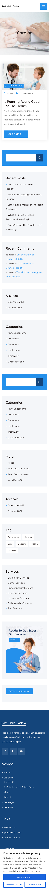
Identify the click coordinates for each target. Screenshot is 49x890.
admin (9, 254)
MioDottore (10, 827)
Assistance (13, 338)
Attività (10, 782)
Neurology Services (18, 598)
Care (10, 544)
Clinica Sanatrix (12, 837)
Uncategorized (16, 361)
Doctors (22, 544)
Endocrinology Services (20, 588)
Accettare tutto (24, 877)
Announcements (17, 333)
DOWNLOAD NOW (19, 691)
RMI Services (15, 608)
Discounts (13, 344)
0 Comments (26, 93)
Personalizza (12, 884)
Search (39, 382)
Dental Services (16, 583)
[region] (24, 869)
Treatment (13, 356)
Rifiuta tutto (35, 884)
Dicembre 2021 (16, 302)
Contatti (8, 807)
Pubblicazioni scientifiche (20, 787)
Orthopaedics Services (20, 603)
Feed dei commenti (19, 474)
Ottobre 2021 (15, 307)
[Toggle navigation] (43, 6)
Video (7, 792)
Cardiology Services (18, 578)
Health (34, 544)
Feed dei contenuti (18, 468)
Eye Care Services (17, 593)
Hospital (12, 550)
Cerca (39, 157)
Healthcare (14, 350)
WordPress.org (16, 480)
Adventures (13, 537)
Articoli (7, 797)
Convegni (9, 802)
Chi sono (8, 777)
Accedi (11, 463)
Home (7, 772)
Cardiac (28, 537)
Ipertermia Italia (12, 832)
